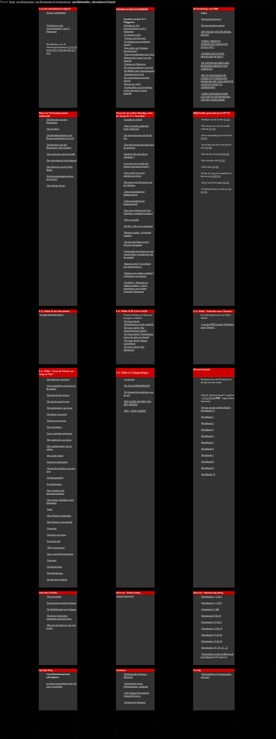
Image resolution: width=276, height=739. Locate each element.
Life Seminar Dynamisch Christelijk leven (136, 694)
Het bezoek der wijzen (58, 395)
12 (48, 53)
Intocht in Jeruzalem (57, 462)
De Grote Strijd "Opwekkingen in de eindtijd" (139, 323)
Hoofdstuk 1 (207, 416)
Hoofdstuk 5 (207, 442)
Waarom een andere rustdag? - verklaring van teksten (139, 275)
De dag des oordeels (57, 579)
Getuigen (51, 560)
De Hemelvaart (54, 566)
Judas (50, 509)
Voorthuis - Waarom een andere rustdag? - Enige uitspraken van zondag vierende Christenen (136, 287)
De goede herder (55, 455)
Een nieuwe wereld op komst (61, 603)
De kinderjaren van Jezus (59, 407)
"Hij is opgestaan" (56, 547)
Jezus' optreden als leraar (59, 433)
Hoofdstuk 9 (207, 468)
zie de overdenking (56, 12)
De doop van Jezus (56, 420)
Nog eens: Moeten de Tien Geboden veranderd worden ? (138, 212)
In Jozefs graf (53, 541)
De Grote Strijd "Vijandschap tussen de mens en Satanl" (138, 336)
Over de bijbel (54, 596)
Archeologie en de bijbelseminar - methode (136, 685)
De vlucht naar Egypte (58, 401)
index (204, 12)
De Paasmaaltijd (55, 477)
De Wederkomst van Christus (61, 609)
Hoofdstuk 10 (208, 474)
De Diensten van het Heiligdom (56, 121)
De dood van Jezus (56, 534)
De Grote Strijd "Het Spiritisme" (134, 348)
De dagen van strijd (57, 414)
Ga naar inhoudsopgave (51, 314)
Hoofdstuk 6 (207, 448)
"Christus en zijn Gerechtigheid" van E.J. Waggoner (58, 28)
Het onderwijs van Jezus (59, 439)
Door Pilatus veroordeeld (59, 522)
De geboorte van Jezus (58, 379)
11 (73, 50)
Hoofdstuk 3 (207, 429)
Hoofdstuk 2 (207, 423)
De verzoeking (54, 427)
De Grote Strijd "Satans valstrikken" (135, 342)
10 (68, 50)
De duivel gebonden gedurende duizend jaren (59, 617)
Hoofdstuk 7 (207, 455)
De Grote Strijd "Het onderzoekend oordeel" (135, 329)
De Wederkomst (55, 573)
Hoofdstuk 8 (207, 461)
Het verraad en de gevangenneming (55, 492)
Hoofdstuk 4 (207, 436)
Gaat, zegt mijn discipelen (60, 554)
